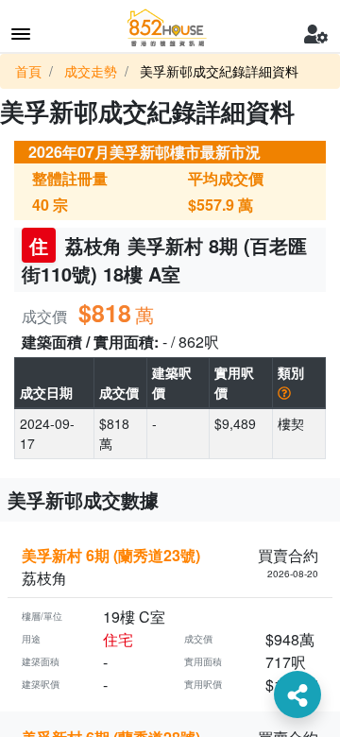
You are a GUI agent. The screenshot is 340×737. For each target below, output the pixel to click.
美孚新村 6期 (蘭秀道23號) (111, 555)
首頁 (28, 70)
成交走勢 (90, 70)
